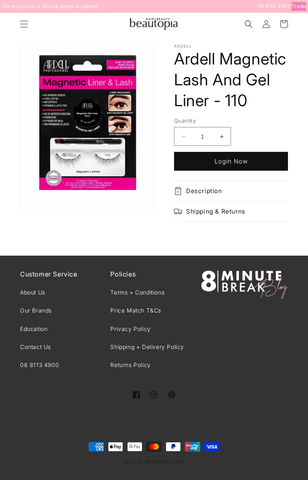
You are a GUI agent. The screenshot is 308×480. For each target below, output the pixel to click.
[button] (24, 24)
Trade (299, 6)
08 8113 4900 (274, 6)
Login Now (231, 161)
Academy (86, 6)
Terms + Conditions (137, 292)
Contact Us (35, 346)
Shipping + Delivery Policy (147, 346)
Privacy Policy (130, 328)
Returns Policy (130, 364)
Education (33, 328)
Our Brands (36, 310)
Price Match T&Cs (135, 310)
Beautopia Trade (165, 461)
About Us (32, 292)
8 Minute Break (55, 6)
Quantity (185, 120)
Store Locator (19, 6)
